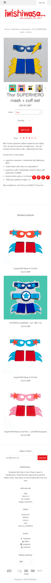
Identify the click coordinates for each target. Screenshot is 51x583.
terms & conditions (25, 526)
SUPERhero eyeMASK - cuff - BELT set (25, 322)
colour (10, 112)
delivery (26, 517)
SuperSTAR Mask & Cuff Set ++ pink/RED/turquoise (25, 431)
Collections (15, 29)
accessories (25, 29)
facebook (26, 538)
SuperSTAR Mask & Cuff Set (25, 268)
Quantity (21, 120)
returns (25, 520)
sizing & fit (25, 514)
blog (25, 493)
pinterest (26, 547)
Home (7, 29)
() (42, 2)
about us (25, 496)
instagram (27, 544)
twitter (27, 541)
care (25, 523)
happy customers (25, 501)
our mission (25, 499)
